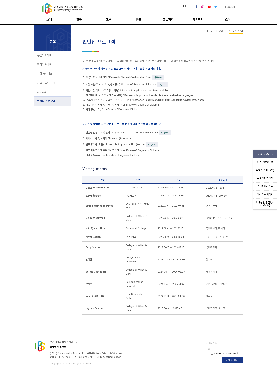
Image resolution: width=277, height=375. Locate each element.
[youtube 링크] (209, 6)
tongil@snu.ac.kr (112, 357)
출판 (138, 19)
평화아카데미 (44, 64)
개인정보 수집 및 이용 (222, 353)
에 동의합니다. (228, 353)
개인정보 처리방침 (58, 347)
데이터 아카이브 (265, 194)
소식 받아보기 (232, 359)
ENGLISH (230, 6)
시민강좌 (42, 92)
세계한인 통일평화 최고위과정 (265, 204)
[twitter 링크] (215, 6)
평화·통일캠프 (44, 73)
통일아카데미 (44, 55)
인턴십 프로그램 (46, 101)
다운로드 (158, 77)
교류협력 (168, 19)
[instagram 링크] (202, 6)
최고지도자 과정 (46, 82)
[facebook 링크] (196, 6)
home (210, 31)
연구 (79, 19)
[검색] (185, 7)
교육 (108, 19)
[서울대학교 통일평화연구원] (62, 13)
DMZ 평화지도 (265, 186)
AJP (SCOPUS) (265, 162)
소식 (228, 19)
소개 (49, 19)
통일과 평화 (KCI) (265, 170)
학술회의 (198, 19)
